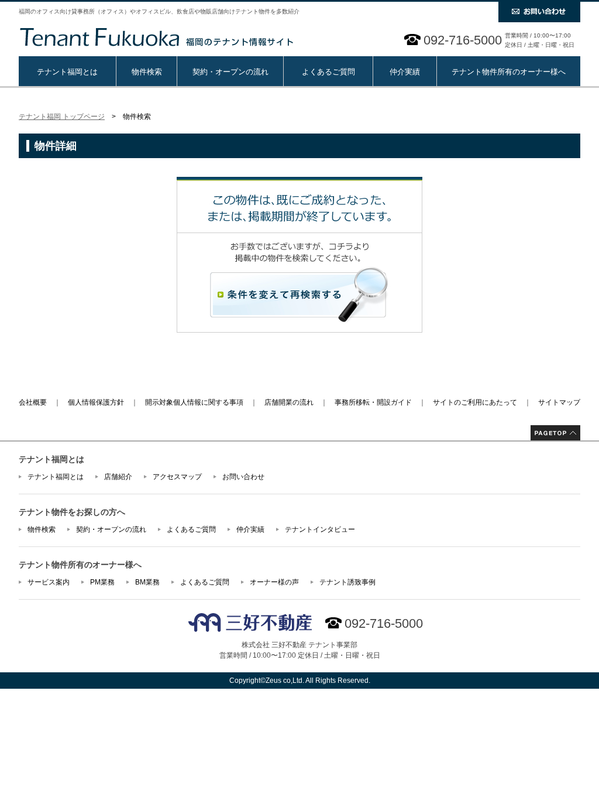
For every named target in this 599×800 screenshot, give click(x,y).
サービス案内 (48, 582)
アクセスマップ (177, 477)
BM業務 (147, 582)
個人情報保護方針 (96, 402)
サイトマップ (559, 402)
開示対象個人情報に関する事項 (194, 402)
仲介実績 (405, 71)
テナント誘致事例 (347, 582)
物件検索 (147, 71)
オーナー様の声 (274, 582)
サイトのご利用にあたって (475, 402)
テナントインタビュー (320, 529)
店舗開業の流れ (289, 402)
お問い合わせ (243, 477)
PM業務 (102, 582)
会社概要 (33, 402)
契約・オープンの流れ (230, 71)
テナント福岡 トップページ (62, 116)
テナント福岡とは (67, 71)
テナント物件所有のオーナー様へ (509, 71)
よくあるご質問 (328, 71)
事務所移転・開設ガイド (373, 402)
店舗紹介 (118, 477)
